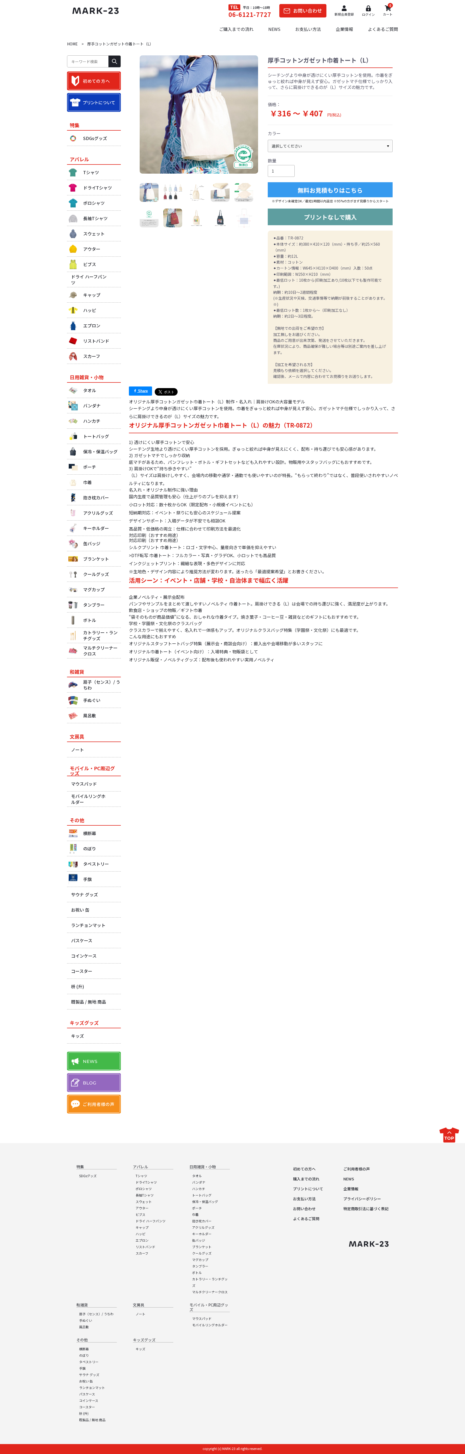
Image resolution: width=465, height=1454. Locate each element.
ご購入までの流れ (236, 29)
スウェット (144, 1201)
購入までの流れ (306, 1178)
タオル (197, 1175)
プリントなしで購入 (330, 217)
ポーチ (197, 1208)
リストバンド (145, 1246)
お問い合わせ (304, 1208)
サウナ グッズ (89, 1374)
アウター (142, 1208)
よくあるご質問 (383, 29)
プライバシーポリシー (362, 1198)
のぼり (84, 1355)
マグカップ (200, 1259)
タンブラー (200, 1266)
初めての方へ (304, 1169)
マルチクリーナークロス (210, 1292)
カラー (274, 133)
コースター (87, 1407)
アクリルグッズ (203, 1227)
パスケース (87, 1394)
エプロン (142, 1240)
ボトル (197, 1272)
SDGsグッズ (88, 1175)
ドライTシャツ (146, 1182)
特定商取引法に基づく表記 (366, 1208)
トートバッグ (202, 1195)
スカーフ (142, 1253)
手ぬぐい (85, 1320)
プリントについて (308, 1188)
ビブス (140, 1214)
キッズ (140, 1348)
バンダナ (198, 1182)
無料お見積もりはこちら (330, 190)
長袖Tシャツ (145, 1195)
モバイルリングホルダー (210, 1325)
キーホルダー (202, 1233)
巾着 (195, 1214)
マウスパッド (202, 1318)
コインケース (88, 1400)
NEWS (274, 29)
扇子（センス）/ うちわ (96, 1314)
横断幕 (84, 1348)
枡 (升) (84, 1413)
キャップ (142, 1227)
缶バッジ (198, 1240)
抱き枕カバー (202, 1221)
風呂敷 (84, 1326)
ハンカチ (198, 1188)
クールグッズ (202, 1253)
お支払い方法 (308, 29)
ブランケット (202, 1246)
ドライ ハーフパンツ (150, 1221)
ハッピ (140, 1233)
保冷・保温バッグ (205, 1201)
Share (142, 391)
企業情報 (344, 29)
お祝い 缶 (86, 1381)
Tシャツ (141, 1175)
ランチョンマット (92, 1387)
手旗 (82, 1368)
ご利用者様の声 (356, 1169)
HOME (72, 43)
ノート (140, 1314)
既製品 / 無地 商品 (92, 1419)
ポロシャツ (144, 1188)
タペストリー (88, 1361)
